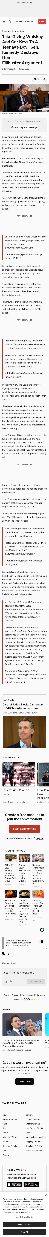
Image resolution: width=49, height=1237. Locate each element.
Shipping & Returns (34, 1142)
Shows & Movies (9, 1119)
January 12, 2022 (13, 564)
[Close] (46, 1195)
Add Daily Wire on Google (26, 127)
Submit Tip (25, 1081)
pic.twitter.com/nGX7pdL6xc (19, 248)
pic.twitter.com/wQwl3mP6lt (19, 366)
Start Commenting (24, 828)
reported (27, 594)
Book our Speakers (10, 1146)
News (5, 1115)
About (5, 1133)
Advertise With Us (10, 1137)
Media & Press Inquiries (36, 1137)
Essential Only (24, 1224)
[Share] (44, 79)
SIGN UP (42, 21)
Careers (29, 1115)
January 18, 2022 (13, 258)
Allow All (24, 1232)
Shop (4, 1124)
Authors (6, 1142)
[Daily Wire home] (24, 21)
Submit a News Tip (34, 1150)
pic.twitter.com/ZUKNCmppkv (20, 554)
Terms (5, 1150)
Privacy (5, 1155)
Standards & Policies (35, 1146)
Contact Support (33, 1119)
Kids (4, 1128)
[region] (24, 1214)
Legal (28, 1133)
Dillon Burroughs (9, 69)
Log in (39, 838)
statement (22, 602)
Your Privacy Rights (34, 1128)
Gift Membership (33, 1124)
